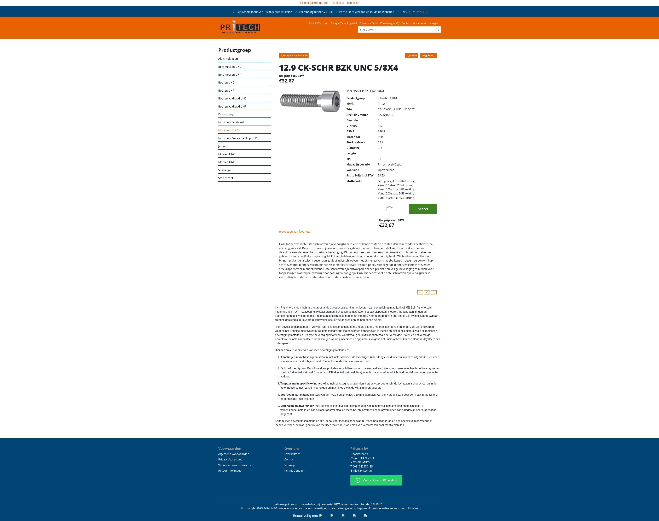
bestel (423, 208)
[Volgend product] (434, 292)
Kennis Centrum (294, 470)
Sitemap (289, 465)
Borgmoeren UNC (229, 66)
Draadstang (226, 114)
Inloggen (434, 23)
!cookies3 (338, 3)
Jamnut (223, 146)
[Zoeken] (437, 29)
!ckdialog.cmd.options (314, 3)
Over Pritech (292, 454)
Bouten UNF (226, 90)
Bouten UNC (226, 82)
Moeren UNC (226, 154)
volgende (427, 55)
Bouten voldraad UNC (232, 98)
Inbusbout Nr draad (231, 122)
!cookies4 (353, 3)
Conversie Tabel (369, 23)
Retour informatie (229, 470)
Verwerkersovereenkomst (235, 465)
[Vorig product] (427, 292)
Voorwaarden (229, 448)
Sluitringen (225, 170)
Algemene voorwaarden (233, 454)
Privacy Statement (230, 459)
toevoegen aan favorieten (295, 231)
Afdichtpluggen (228, 58)
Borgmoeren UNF (229, 74)
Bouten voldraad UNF (232, 106)
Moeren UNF (226, 162)
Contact (406, 23)
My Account (420, 23)
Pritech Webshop (318, 23)
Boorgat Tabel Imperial (344, 23)
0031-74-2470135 (416, 12)
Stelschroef (225, 178)
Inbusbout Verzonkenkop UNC (237, 138)
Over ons (291, 448)
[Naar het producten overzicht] (420, 292)
